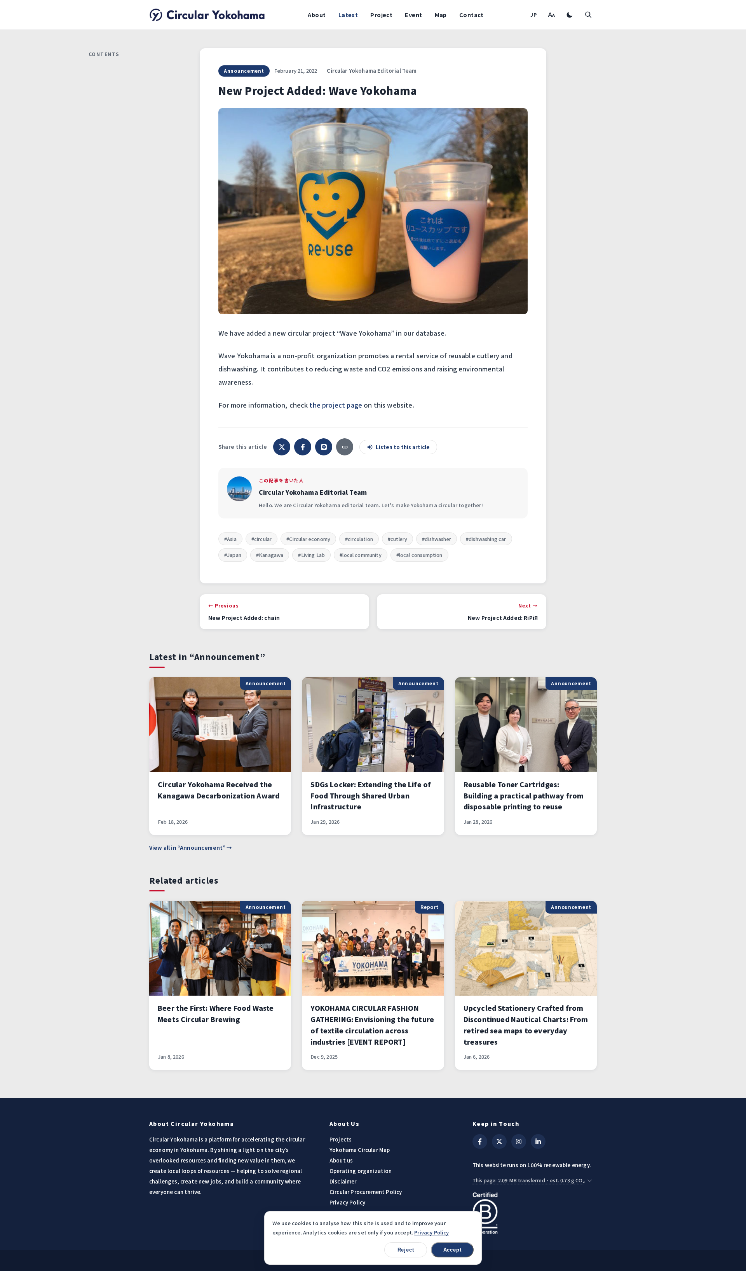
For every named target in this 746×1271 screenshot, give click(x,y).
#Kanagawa (269, 554)
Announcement (244, 70)
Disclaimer (343, 1181)
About (317, 15)
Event (413, 15)
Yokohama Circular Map (359, 1150)
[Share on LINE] (323, 446)
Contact (471, 15)
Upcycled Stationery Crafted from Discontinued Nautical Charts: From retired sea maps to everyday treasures (526, 1025)
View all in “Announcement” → (190, 847)
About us (341, 1160)
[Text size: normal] (551, 14)
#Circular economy (308, 539)
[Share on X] (281, 446)
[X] (499, 1141)
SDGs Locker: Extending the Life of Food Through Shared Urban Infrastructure (370, 795)
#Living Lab (311, 554)
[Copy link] (344, 446)
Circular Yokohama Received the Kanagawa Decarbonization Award (218, 789)
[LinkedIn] (538, 1141)
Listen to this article (403, 447)
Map (441, 15)
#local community (361, 554)
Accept (452, 1250)
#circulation (359, 539)
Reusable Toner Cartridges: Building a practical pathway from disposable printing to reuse (524, 795)
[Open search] (588, 14)
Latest (348, 15)
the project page (335, 405)
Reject (405, 1250)
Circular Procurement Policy (365, 1192)
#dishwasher (436, 539)
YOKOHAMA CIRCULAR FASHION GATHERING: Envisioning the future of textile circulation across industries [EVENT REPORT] (372, 1025)
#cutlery (397, 539)
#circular (261, 539)
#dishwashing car (486, 539)
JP (533, 14)
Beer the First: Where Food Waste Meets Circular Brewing (216, 1013)
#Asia (230, 539)
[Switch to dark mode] (569, 14)
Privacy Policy (347, 1202)
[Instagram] (518, 1141)
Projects (340, 1139)
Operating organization (360, 1171)
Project (381, 15)
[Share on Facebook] (302, 446)
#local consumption (419, 554)
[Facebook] (479, 1141)
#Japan (232, 554)
